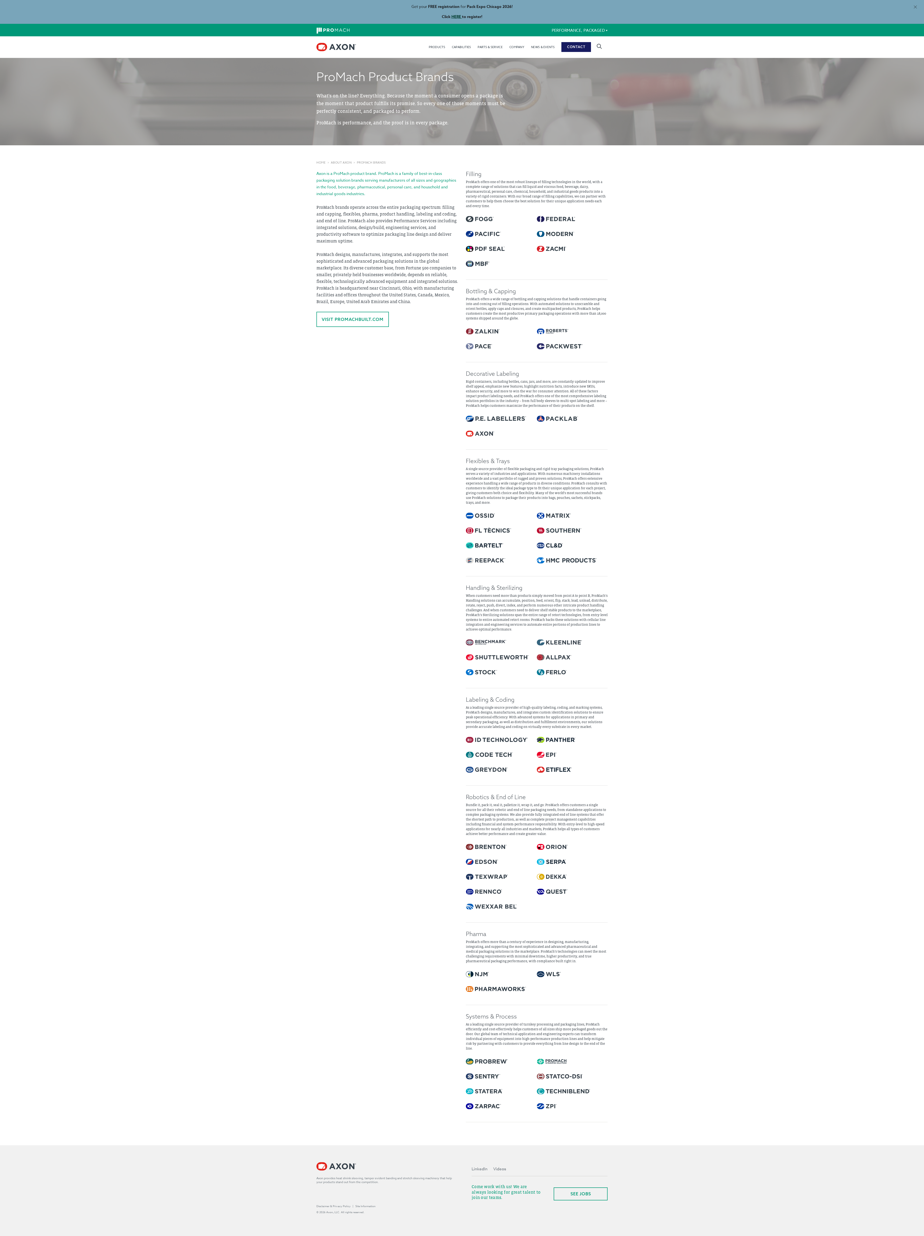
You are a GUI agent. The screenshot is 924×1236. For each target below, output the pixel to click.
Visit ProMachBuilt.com (353, 319)
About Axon (341, 163)
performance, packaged (578, 30)
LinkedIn (480, 1169)
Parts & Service (490, 47)
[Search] (599, 46)
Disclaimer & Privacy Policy (333, 1206)
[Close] (915, 7)
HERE (456, 17)
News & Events (543, 47)
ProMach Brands (371, 163)
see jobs (581, 1194)
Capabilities (461, 47)
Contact (576, 47)
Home (321, 163)
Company (516, 47)
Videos (499, 1169)
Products (437, 47)
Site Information (365, 1206)
